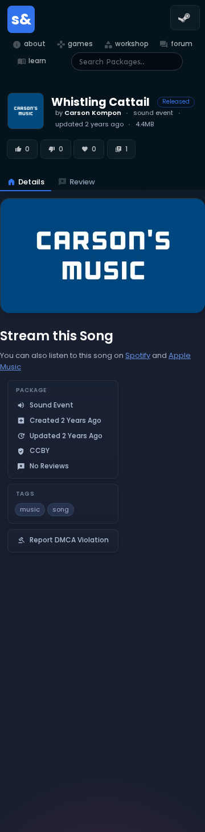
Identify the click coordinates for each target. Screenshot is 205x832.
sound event (153, 112)
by (88, 112)
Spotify (137, 355)
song (60, 509)
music (30, 509)
